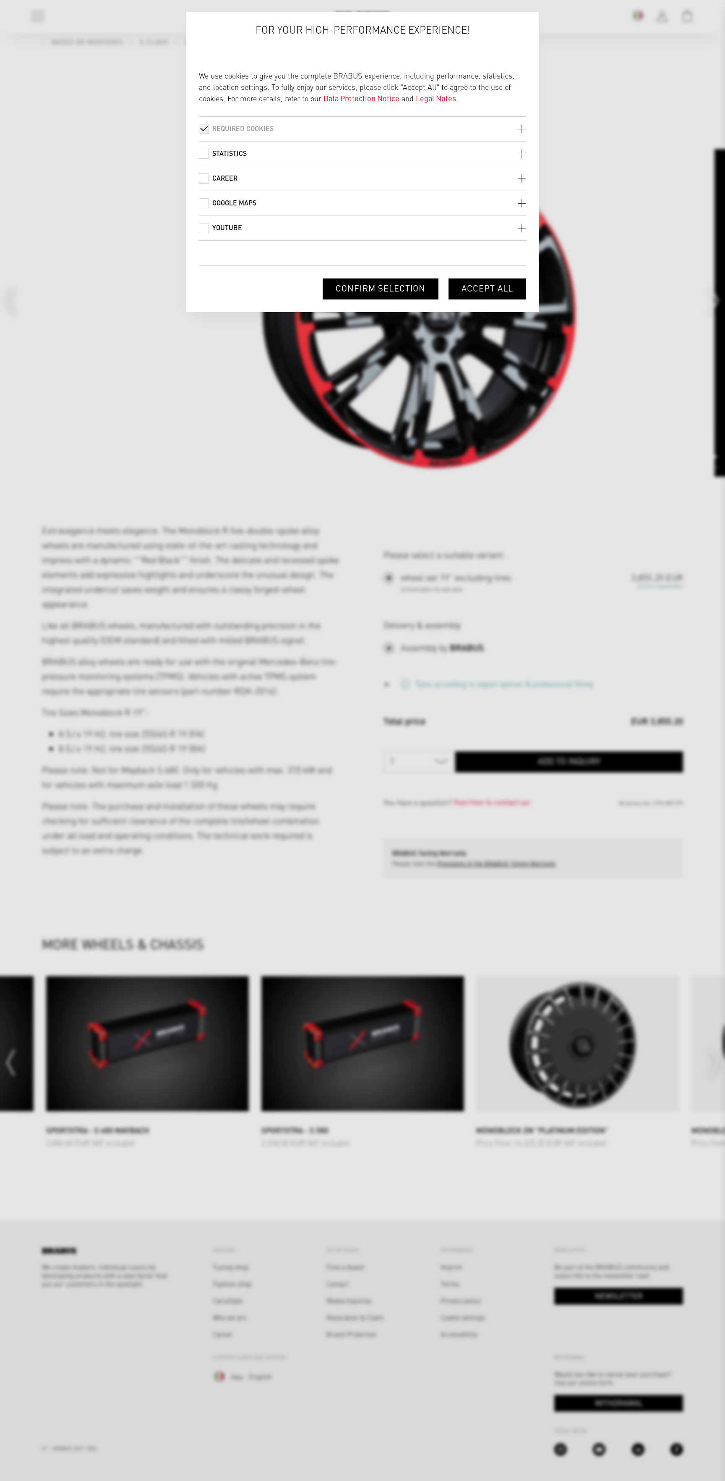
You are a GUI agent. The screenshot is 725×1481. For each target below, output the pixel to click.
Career (224, 178)
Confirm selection (380, 288)
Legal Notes (436, 98)
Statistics (229, 153)
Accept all (487, 288)
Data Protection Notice (361, 98)
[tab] (362, 128)
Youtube (227, 227)
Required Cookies (243, 128)
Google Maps (234, 202)
